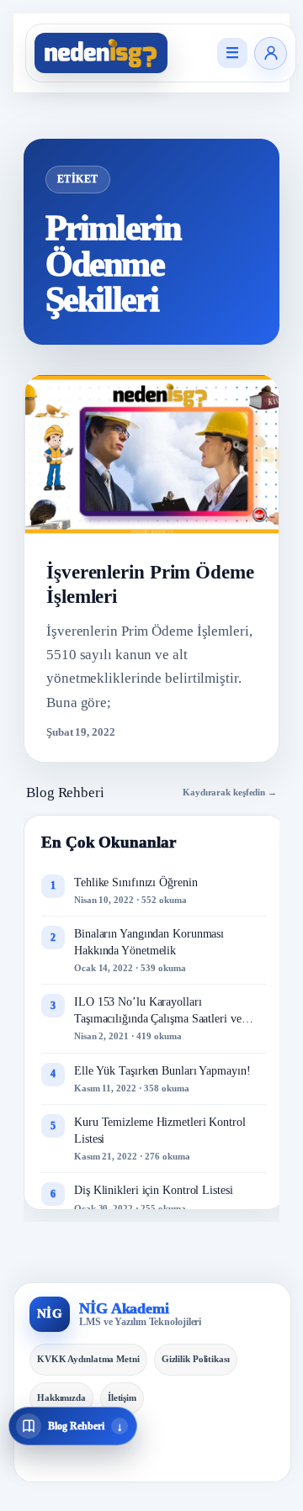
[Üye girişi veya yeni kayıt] (270, 53)
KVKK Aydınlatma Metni (88, 1359)
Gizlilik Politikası (196, 1359)
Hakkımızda (61, 1397)
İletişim (122, 1397)
